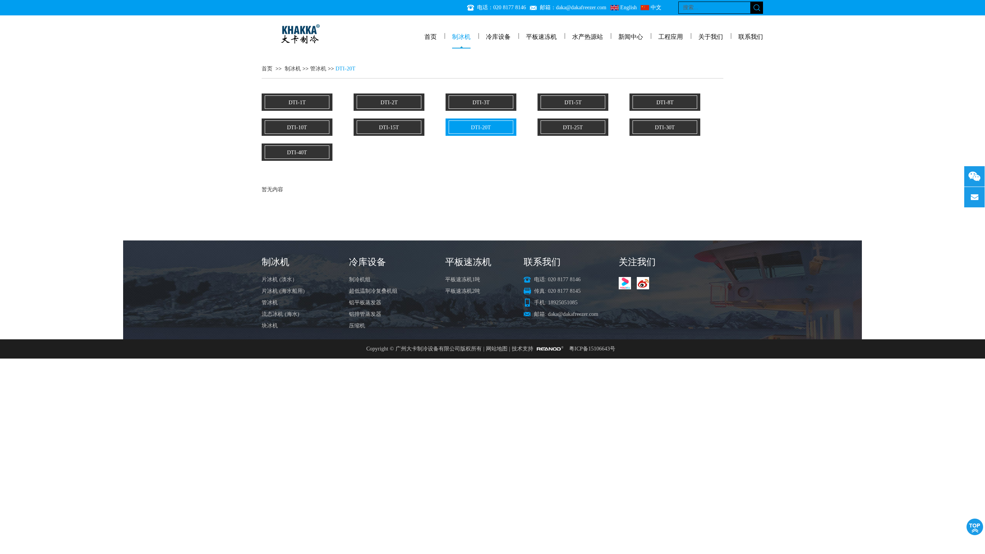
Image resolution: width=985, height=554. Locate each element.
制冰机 (461, 36)
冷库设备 (498, 36)
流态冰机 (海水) (280, 314)
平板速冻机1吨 (462, 279)
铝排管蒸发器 (365, 314)
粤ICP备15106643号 (592, 349)
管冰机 (318, 69)
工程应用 (670, 36)
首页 (430, 36)
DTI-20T (346, 69)
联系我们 (750, 36)
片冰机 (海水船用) (283, 291)
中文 (656, 7)
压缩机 (357, 326)
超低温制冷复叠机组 (373, 291)
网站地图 (497, 349)
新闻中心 (630, 36)
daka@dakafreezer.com (573, 314)
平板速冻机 (541, 36)
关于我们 (710, 36)
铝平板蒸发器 (365, 302)
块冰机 (270, 326)
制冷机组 (360, 279)
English (628, 7)
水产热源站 (587, 36)
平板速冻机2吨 (462, 291)
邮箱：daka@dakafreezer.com (573, 7)
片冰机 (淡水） (279, 279)
